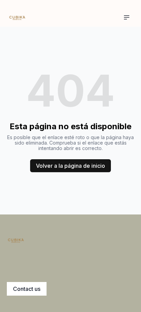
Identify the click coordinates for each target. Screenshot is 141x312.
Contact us (26, 288)
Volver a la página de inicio (70, 165)
